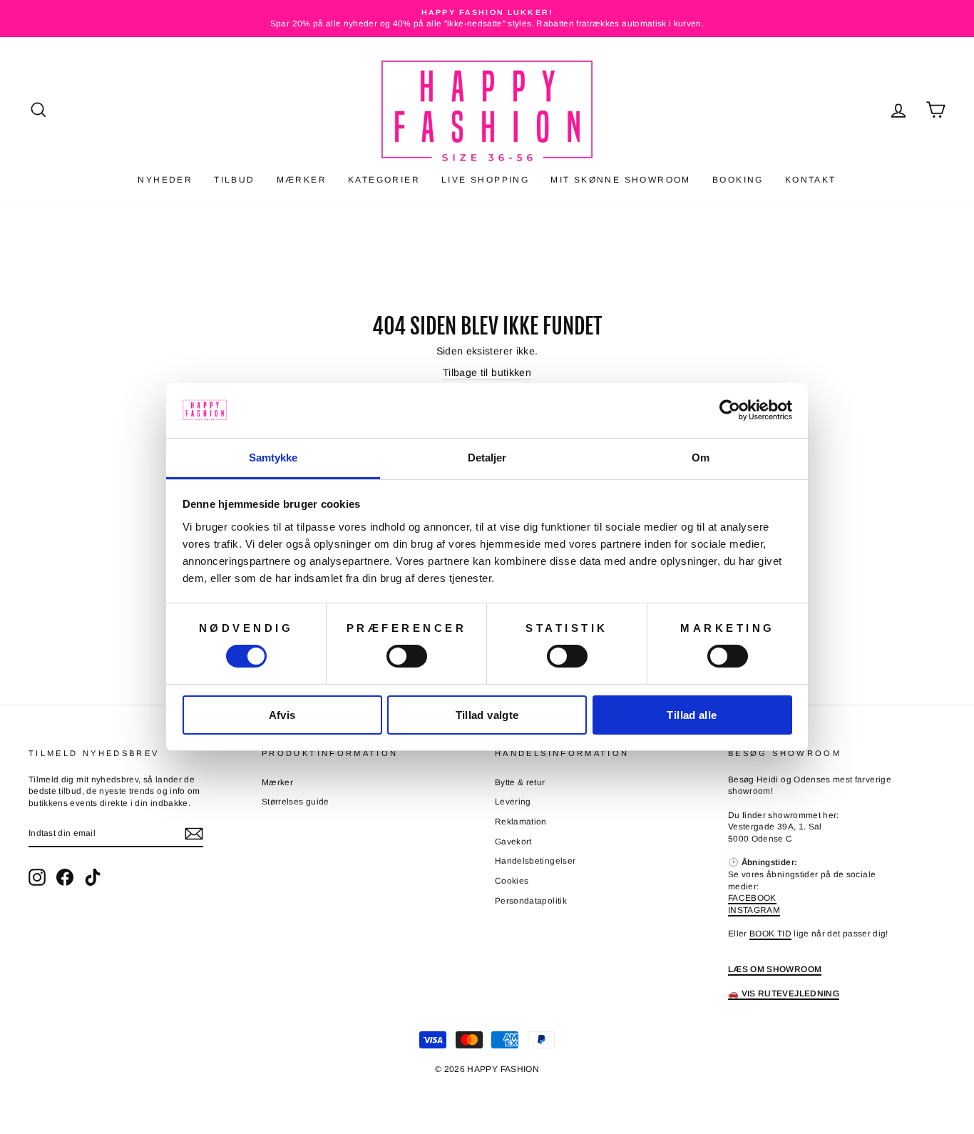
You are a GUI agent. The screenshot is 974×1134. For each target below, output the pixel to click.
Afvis (282, 715)
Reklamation (521, 822)
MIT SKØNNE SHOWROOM (620, 180)
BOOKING (738, 180)
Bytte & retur (520, 782)
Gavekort (513, 842)
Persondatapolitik (531, 901)
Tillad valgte (487, 715)
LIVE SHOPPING (485, 180)
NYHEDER (165, 180)
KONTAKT (810, 180)
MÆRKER (302, 180)
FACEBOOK (752, 898)
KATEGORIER (384, 180)
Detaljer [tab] (487, 457)
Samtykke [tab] (273, 457)
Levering (513, 802)
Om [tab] (700, 457)
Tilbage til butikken (487, 372)
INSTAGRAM (754, 910)
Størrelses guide (295, 802)
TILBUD (234, 180)
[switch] (406, 656)
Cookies (511, 881)
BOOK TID (770, 934)
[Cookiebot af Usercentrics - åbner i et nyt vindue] (729, 410)
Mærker (277, 782)
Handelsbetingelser (535, 861)
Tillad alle (692, 715)
